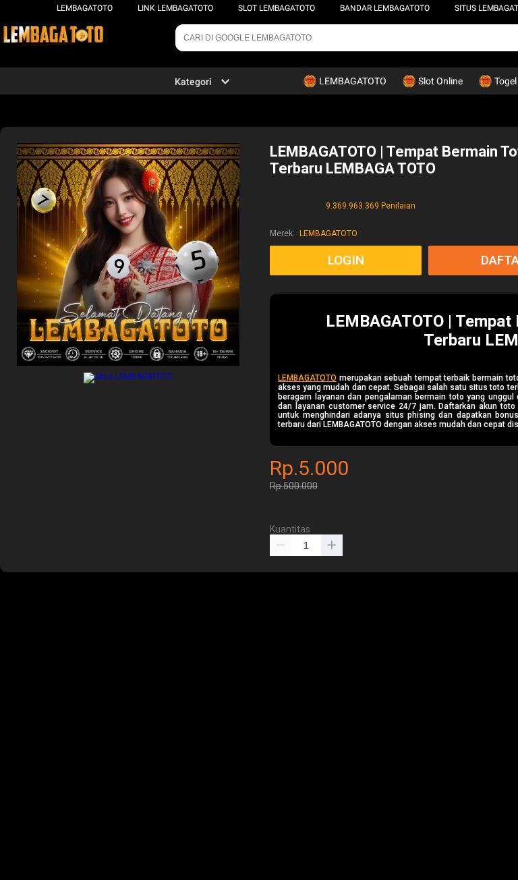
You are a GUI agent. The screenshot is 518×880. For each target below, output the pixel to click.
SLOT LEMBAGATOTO (276, 8)
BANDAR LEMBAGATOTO (385, 8)
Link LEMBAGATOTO (175, 8)
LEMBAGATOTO (85, 8)
